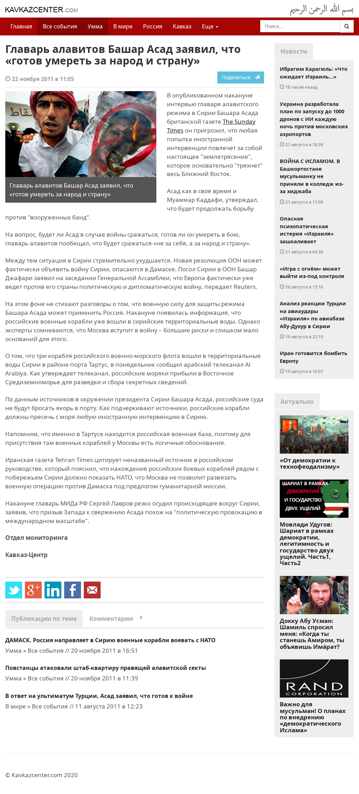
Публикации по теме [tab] (44, 619)
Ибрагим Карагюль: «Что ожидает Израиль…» (313, 77)
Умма (95, 26)
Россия (152, 26)
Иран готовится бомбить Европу (313, 362)
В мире (123, 26)
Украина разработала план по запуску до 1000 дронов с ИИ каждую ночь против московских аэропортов (314, 124)
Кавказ (182, 26)
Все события (60, 26)
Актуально (297, 402)
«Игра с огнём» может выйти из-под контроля (312, 277)
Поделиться (238, 77)
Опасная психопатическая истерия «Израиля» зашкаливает (307, 235)
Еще (208, 26)
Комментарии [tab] (115, 619)
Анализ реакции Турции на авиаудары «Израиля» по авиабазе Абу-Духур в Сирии (313, 319)
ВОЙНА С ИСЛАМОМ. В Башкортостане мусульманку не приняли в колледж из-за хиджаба (312, 181)
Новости (293, 51)
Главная (21, 26)
